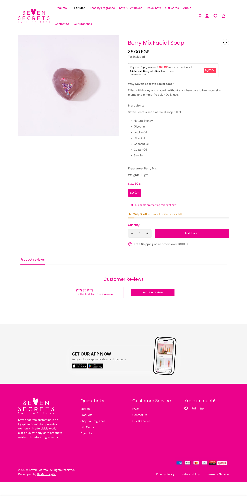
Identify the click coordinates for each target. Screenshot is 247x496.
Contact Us (62, 24)
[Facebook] (186, 408)
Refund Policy (191, 474)
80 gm (134, 193)
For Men (80, 8)
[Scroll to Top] (240, 476)
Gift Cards (172, 8)
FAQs (135, 409)
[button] (224, 16)
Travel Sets (153, 8)
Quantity (134, 225)
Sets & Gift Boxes (130, 8)
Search (85, 409)
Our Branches (83, 24)
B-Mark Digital (46, 474)
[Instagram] (194, 408)
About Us (86, 433)
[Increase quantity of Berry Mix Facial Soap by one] (147, 233)
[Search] (199, 16)
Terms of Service (218, 474)
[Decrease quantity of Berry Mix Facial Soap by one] (132, 233)
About (187, 8)
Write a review (152, 292)
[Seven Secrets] (34, 15)
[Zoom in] (111, 42)
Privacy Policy (165, 474)
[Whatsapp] (202, 408)
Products (61, 8)
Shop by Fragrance (102, 8)
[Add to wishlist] (225, 43)
